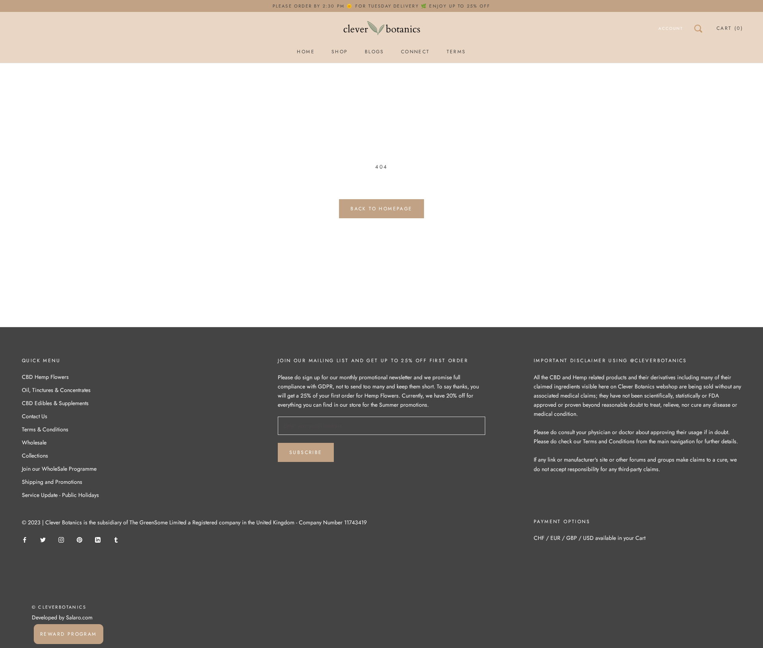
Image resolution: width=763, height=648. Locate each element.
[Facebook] (24, 539)
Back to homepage (381, 208)
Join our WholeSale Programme (59, 469)
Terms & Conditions (45, 429)
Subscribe (305, 452)
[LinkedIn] (98, 539)
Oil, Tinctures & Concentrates (56, 390)
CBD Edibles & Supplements (55, 403)
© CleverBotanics (59, 607)
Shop (339, 51)
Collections (35, 456)
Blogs (374, 51)
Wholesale (34, 442)
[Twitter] (43, 539)
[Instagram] (61, 539)
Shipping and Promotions (52, 482)
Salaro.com (78, 617)
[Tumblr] (116, 539)
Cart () (730, 28)
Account (670, 28)
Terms (456, 51)
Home (306, 51)
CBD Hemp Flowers (45, 377)
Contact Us (34, 416)
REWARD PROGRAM (68, 634)
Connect (415, 51)
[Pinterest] (79, 539)
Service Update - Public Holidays (60, 495)
